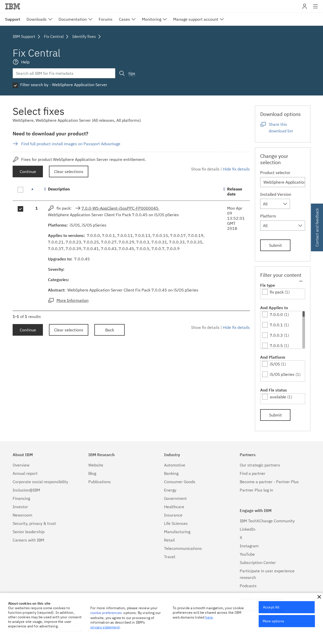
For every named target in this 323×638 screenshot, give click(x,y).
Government (175, 498)
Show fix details (205, 168)
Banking (171, 473)
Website (95, 465)
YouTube (247, 554)
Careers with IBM (28, 540)
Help (25, 61)
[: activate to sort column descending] (36, 191)
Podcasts (248, 585)
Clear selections (68, 171)
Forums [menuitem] (106, 19)
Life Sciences (176, 523)
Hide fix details (236, 168)
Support (12, 19)
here (209, 617)
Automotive (174, 465)
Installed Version (275, 194)
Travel (169, 556)
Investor (20, 506)
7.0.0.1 (276, 324)
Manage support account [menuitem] (195, 19)
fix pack (277, 292)
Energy (170, 490)
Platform (268, 215)
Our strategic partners (260, 465)
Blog (92, 473)
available (278, 396)
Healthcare (174, 506)
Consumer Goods (179, 481)
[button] (319, 597)
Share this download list (281, 127)
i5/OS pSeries (282, 374)
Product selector (275, 172)
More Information (73, 300)
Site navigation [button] (315, 9)
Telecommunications (183, 548)
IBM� (12, 6)
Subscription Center (258, 562)
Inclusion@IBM (26, 490)
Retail (169, 540)
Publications (99, 481)
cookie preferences (106, 612)
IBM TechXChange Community (267, 520)
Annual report (25, 473)
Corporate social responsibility (40, 481)
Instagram (249, 545)
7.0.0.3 (276, 335)
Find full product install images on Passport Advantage (70, 143)
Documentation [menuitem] (73, 19)
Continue (28, 171)
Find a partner (252, 473)
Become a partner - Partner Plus (269, 481)
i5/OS (275, 363)
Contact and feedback (316, 227)
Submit (275, 245)
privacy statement (105, 627)
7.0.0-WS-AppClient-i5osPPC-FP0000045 (120, 208)
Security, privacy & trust (34, 523)
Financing (21, 498)
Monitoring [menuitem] (151, 19)
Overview (21, 465)
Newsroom (22, 515)
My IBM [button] (304, 8)
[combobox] (275, 204)
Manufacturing (177, 531)
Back (109, 329)
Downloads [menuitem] (36, 19)
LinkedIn (247, 529)
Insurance (173, 515)
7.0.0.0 (276, 314)
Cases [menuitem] (124, 19)
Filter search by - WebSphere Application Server (63, 84)
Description (59, 188)
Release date (234, 191)
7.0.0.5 (276, 345)
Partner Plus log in (256, 490)
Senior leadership (28, 531)
